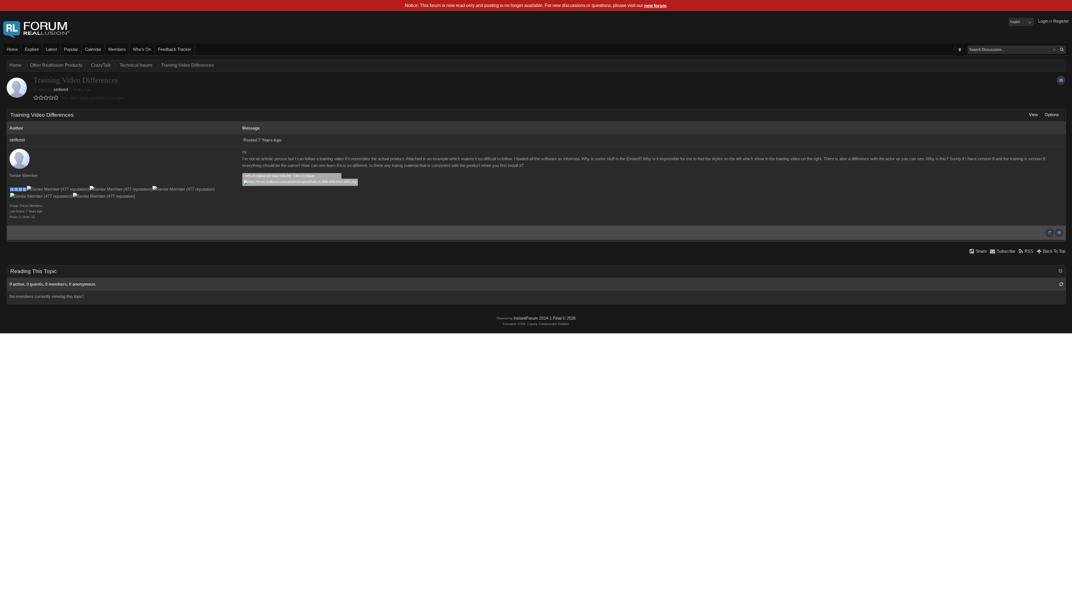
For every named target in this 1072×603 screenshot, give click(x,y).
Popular (71, 49)
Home (12, 49)
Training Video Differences (187, 65)
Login (1043, 21)
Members (117, 49)
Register (1061, 21)
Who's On (142, 49)
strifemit (61, 89)
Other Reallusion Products (56, 65)
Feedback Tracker (174, 49)
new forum (655, 5)
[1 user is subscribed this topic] (1061, 80)
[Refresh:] (1061, 284)
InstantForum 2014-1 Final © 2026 (545, 318)
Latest (51, 49)
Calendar (93, 49)
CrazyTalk (101, 65)
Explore (32, 49)
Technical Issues (135, 65)
